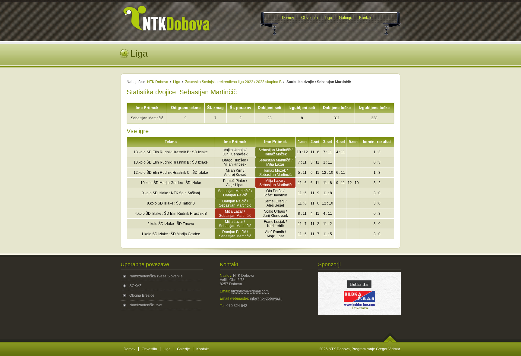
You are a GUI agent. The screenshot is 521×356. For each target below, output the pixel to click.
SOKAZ (135, 286)
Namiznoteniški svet (145, 305)
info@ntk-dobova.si (266, 298)
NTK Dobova (157, 82)
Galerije (183, 349)
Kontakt (202, 349)
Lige (167, 349)
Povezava (359, 308)
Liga (176, 82)
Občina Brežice (141, 295)
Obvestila (149, 349)
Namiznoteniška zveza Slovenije (156, 276)
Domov (129, 349)
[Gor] (390, 341)
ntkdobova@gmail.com (250, 291)
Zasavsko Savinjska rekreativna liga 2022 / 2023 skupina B (233, 82)
